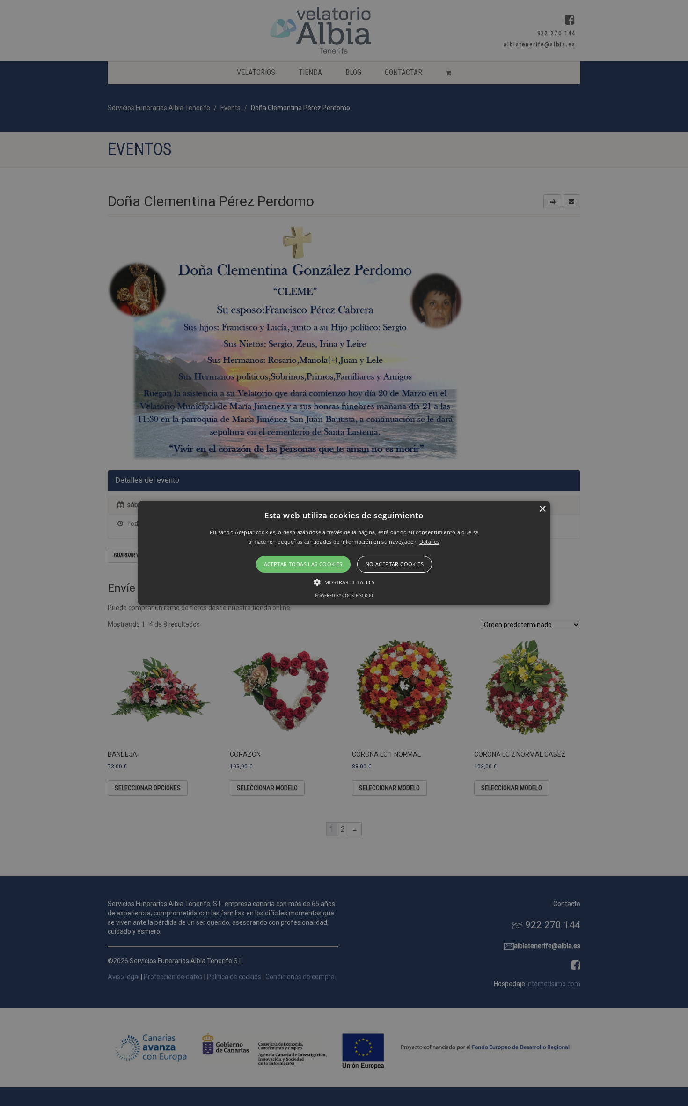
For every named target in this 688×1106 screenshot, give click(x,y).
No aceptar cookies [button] (395, 564)
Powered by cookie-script (344, 595)
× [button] (542, 509)
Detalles (429, 541)
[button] (344, 553)
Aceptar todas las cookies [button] (303, 564)
